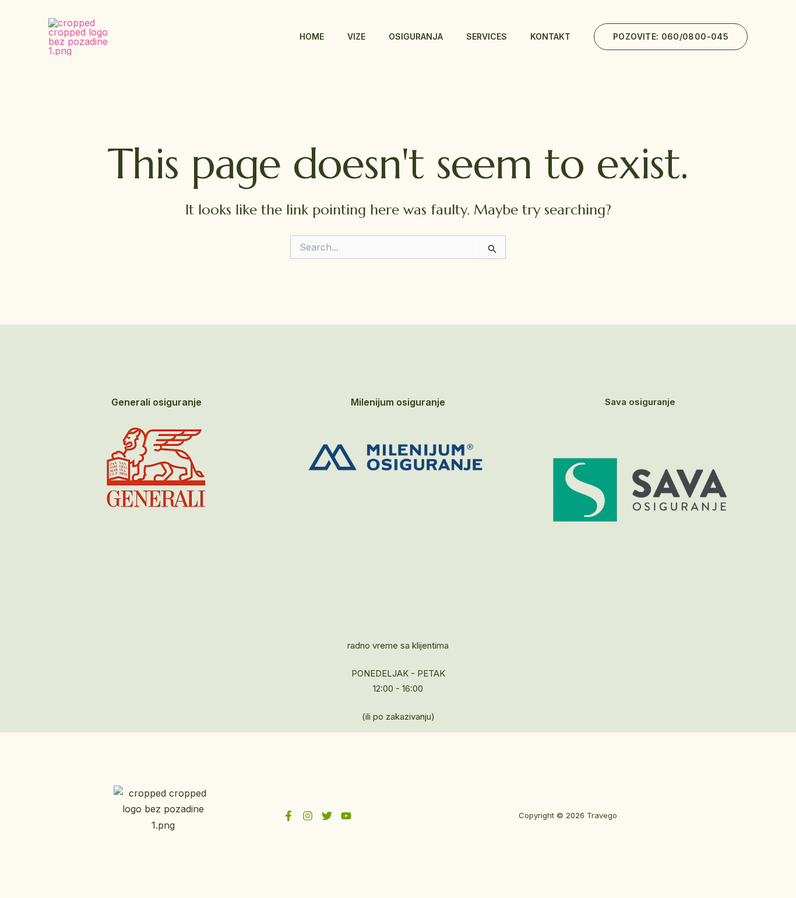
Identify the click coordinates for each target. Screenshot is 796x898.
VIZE (356, 36)
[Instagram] (307, 816)
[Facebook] (288, 816)
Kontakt (550, 36)
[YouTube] (346, 816)
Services (486, 36)
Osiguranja (416, 36)
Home (312, 36)
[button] (671, 36)
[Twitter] (327, 816)
